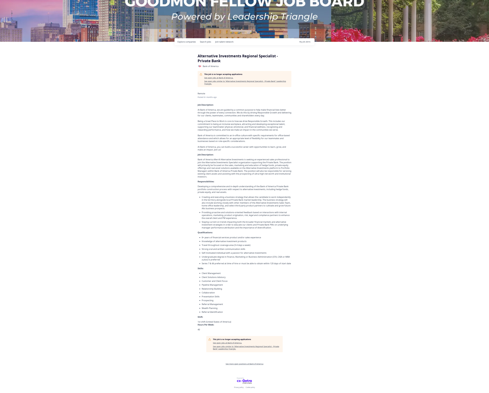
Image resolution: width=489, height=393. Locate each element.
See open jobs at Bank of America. (218, 78)
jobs (205, 41)
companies (187, 41)
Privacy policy (239, 387)
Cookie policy (250, 387)
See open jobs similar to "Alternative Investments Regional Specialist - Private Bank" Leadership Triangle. (245, 82)
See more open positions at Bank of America (244, 364)
